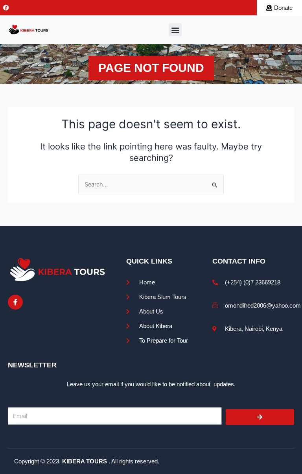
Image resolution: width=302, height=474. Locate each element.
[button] (175, 29)
